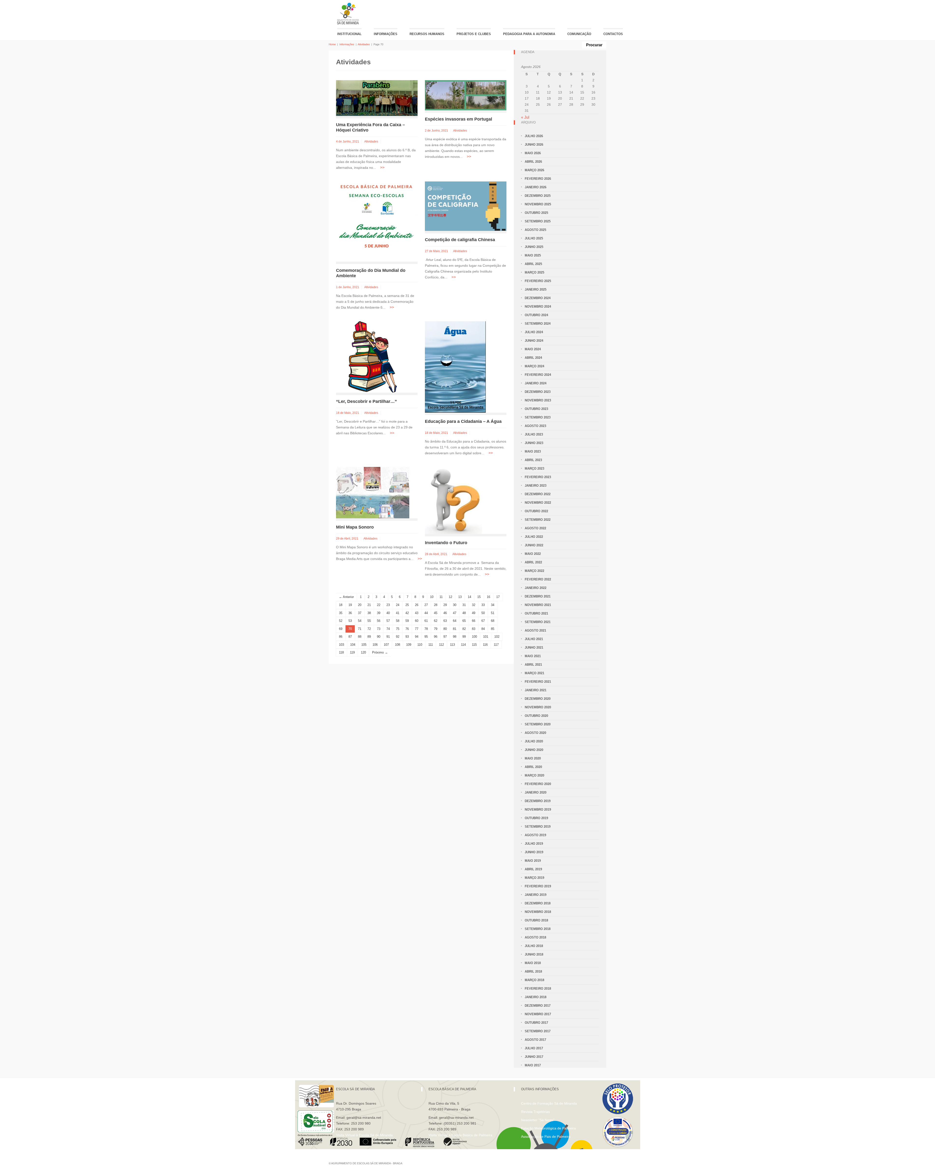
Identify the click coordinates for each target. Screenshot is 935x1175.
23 (388, 605)
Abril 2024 (533, 358)
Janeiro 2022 (535, 588)
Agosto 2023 (535, 426)
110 (419, 644)
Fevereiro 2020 (538, 784)
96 (435, 636)
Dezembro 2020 (538, 699)
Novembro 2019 (538, 809)
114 (463, 644)
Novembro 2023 (538, 400)
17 (498, 597)
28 (435, 605)
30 (454, 605)
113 (452, 644)
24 (397, 605)
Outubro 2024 (536, 315)
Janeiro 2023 (535, 485)
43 (416, 613)
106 (375, 644)
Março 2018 (534, 980)
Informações (385, 34)
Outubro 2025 (536, 213)
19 (350, 605)
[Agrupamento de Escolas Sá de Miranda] (348, 13)
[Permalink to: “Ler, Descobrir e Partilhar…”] (372, 357)
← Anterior (346, 597)
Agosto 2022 (535, 528)
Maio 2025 (533, 255)
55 (369, 621)
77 (416, 629)
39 (378, 613)
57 (388, 621)
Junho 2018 (534, 954)
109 (408, 644)
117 (496, 644)
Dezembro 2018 (538, 903)
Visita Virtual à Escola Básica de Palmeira (460, 1135)
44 (426, 613)
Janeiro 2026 (535, 187)
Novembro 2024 (538, 306)
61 (426, 621)
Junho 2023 (534, 443)
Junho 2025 (534, 247)
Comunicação (579, 34)
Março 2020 (534, 775)
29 (445, 605)
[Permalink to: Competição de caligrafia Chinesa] (465, 206)
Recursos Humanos (427, 34)
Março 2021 (534, 673)
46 (445, 613)
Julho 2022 (534, 537)
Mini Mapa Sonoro (355, 527)
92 (397, 636)
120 (363, 652)
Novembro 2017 (538, 1014)
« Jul (525, 117)
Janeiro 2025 (535, 289)
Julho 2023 (534, 434)
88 (359, 636)
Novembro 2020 (538, 707)
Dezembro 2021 (538, 596)
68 (492, 621)
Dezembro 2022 (538, 494)
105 (363, 644)
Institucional (349, 34)
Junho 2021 (534, 647)
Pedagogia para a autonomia (529, 34)
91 (388, 636)
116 (485, 644)
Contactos (613, 34)
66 (473, 621)
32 (473, 605)
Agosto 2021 (535, 630)
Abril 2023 (533, 460)
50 (483, 613)
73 (378, 629)
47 (454, 613)
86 (340, 636)
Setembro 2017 (538, 1031)
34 (492, 605)
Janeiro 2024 (535, 383)
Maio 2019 (533, 860)
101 (485, 636)
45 (435, 613)
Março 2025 (534, 272)
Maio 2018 (533, 963)
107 (386, 644)
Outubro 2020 (536, 716)
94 (416, 636)
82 (464, 629)
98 (454, 636)
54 (359, 621)
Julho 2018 (534, 946)
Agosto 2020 (535, 733)
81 (454, 629)
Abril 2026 (533, 161)
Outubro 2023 (536, 409)
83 (473, 629)
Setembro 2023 (538, 417)
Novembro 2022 (538, 502)
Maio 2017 (533, 1065)
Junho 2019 (534, 852)
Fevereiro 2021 (538, 681)
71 (359, 629)
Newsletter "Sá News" (537, 1120)
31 (464, 605)
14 (469, 597)
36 (350, 613)
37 (359, 613)
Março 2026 (534, 170)
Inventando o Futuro (446, 542)
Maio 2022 (533, 554)
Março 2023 (534, 468)
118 (341, 652)
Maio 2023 (533, 451)
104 (352, 644)
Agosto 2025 (535, 230)
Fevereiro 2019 (538, 886)
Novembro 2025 (538, 204)
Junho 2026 (534, 144)
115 (474, 644)
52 (340, 621)
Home (332, 44)
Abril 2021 (533, 664)
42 (407, 613)
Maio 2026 (533, 153)
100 (474, 636)
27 (426, 605)
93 (407, 636)
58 (397, 621)
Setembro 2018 (538, 929)
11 (441, 597)
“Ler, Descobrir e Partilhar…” (366, 401)
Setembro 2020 (538, 724)
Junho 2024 (534, 340)
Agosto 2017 (535, 1040)
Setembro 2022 (538, 519)
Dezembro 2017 (538, 1005)
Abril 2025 (533, 264)
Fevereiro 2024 (538, 375)
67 (483, 621)
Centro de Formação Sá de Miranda (549, 1103)
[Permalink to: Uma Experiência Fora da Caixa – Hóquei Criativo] (377, 98)
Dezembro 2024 (538, 298)
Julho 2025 (534, 238)
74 (388, 629)
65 (464, 621)
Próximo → (380, 652)
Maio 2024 (533, 349)
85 (492, 629)
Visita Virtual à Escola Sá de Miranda (364, 1135)
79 (435, 629)
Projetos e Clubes (474, 34)
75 (397, 629)
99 (464, 636)
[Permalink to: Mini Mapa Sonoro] (372, 492)
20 (359, 605)
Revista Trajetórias (535, 1112)
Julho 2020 (534, 741)
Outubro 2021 (536, 613)
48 (464, 613)
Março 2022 (534, 571)
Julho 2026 (534, 136)
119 (352, 652)
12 (450, 597)
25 (407, 605)
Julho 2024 (534, 332)
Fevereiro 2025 (538, 281)
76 (407, 629)
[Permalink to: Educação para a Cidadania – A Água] (455, 367)
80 (445, 629)
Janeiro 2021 (535, 690)
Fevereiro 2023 (538, 477)
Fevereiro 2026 (538, 178)
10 (431, 597)
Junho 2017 (534, 1057)
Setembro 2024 (538, 323)
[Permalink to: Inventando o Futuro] (453, 500)
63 (445, 621)
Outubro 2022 (536, 511)
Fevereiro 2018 (538, 988)
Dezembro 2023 (538, 392)
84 (483, 629)
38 (369, 613)
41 (397, 613)
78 (426, 629)
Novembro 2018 (538, 912)
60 (416, 621)
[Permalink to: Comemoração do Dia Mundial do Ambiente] (377, 221)
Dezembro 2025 (538, 196)
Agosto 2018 (535, 937)
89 (369, 636)
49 (473, 613)
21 (369, 605)
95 (426, 636)
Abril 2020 (533, 767)
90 (378, 636)
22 (378, 605)
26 (416, 605)
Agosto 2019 (535, 835)
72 (369, 629)
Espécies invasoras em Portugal (458, 119)
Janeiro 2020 (535, 792)
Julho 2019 (534, 843)
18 (340, 605)
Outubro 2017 (536, 1022)
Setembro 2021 (538, 622)
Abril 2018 (533, 971)
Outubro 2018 (536, 920)
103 (341, 644)
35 (340, 613)
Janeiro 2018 (535, 997)
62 (435, 621)
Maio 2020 (533, 758)
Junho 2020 (534, 750)
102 (496, 636)
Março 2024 (534, 366)
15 (479, 597)
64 (454, 621)
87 (350, 636)
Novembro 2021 (538, 605)
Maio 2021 (533, 656)
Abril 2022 (533, 562)
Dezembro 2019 (538, 801)
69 (340, 629)
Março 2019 (534, 878)
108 (397, 644)
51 (492, 613)
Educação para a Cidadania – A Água (463, 421)
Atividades (364, 44)
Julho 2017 (534, 1048)
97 (445, 636)
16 (488, 597)
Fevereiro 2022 (538, 579)
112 (441, 644)
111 (430, 644)
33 (483, 605)
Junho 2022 (534, 545)
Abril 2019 (533, 869)
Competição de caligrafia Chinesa (460, 239)
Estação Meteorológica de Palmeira (548, 1128)
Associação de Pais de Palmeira (545, 1136)
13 (460, 597)
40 (388, 613)
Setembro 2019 (538, 826)
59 (407, 621)
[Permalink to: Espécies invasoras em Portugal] (465, 95)
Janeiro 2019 (535, 895)
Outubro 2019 (536, 818)
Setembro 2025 (538, 221)
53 (350, 621)
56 (378, 621)
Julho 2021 (534, 639)
